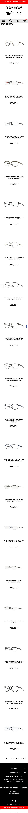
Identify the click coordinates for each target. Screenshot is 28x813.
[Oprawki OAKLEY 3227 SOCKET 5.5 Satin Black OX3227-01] (14, 123)
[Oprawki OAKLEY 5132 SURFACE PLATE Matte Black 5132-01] (14, 648)
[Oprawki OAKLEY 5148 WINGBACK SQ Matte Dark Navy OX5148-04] (14, 729)
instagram (15, 801)
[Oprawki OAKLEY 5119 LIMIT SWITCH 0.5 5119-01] (14, 567)
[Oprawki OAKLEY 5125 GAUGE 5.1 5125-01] (14, 608)
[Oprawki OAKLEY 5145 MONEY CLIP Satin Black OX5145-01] (14, 689)
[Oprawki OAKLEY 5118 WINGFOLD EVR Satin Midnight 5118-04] (14, 527)
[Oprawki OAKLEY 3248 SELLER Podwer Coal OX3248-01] (14, 366)
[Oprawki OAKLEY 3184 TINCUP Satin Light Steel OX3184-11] (14, 83)
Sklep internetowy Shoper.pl (14, 812)
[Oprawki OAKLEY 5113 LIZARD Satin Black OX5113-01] (14, 487)
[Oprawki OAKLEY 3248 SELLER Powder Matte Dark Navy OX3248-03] (14, 406)
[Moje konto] (17, 20)
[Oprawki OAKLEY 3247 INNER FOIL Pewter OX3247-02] (14, 244)
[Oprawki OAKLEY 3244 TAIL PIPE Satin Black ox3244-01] (14, 204)
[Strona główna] (14, 7)
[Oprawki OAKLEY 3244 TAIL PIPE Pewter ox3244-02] (14, 164)
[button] (3, 20)
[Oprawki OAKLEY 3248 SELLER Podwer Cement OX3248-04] (14, 325)
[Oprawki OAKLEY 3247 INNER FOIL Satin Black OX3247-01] (14, 285)
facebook (12, 801)
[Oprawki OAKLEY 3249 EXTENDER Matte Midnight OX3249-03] (14, 446)
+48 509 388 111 (6, 2)
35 (23, 758)
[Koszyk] (24, 20)
